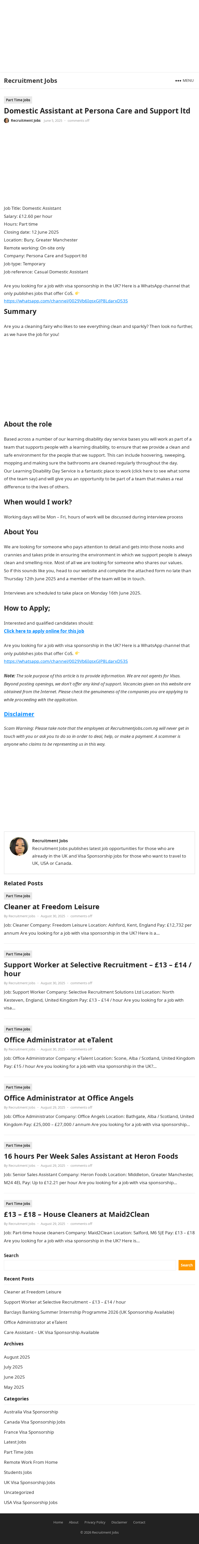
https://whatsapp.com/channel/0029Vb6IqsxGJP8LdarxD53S (66, 301)
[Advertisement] (97, 36)
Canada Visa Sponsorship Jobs (34, 1422)
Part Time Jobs (18, 100)
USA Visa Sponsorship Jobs (31, 1502)
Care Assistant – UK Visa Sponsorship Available (51, 1332)
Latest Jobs (15, 1442)
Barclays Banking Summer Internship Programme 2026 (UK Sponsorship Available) (89, 1312)
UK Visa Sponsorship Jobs (29, 1482)
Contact (139, 1522)
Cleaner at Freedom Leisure (52, 906)
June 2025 (14, 1377)
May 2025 (14, 1387)
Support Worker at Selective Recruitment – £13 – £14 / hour (97, 969)
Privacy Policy (94, 1522)
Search (11, 1255)
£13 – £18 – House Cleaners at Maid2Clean (77, 1214)
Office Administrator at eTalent (58, 1039)
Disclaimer (19, 714)
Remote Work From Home (31, 1462)
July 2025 (13, 1367)
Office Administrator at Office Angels (69, 1098)
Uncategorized (19, 1492)
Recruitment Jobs (30, 80)
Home (58, 1522)
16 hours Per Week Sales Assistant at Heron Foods (91, 1156)
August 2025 (17, 1357)
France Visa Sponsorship (29, 1432)
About (74, 1522)
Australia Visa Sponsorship (31, 1412)
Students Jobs (18, 1472)
